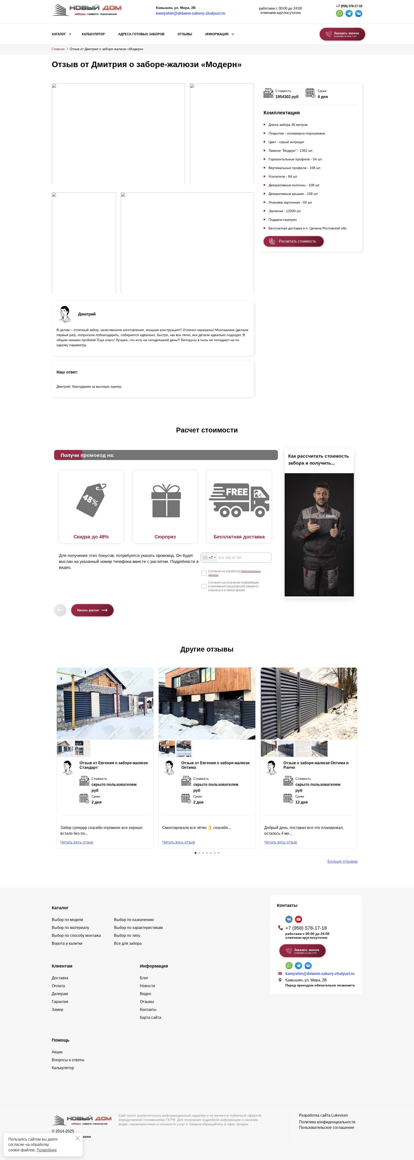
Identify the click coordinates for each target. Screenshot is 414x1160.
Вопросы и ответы (68, 1060)
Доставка (60, 978)
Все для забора (128, 943)
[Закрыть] (77, 1138)
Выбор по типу (127, 935)
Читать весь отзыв (76, 842)
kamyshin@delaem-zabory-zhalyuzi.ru (190, 13)
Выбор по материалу (70, 928)
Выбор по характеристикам (138, 928)
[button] (195, 853)
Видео (145, 994)
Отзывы (185, 34)
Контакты (148, 1010)
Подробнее (47, 1150)
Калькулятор (93, 34)
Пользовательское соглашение (326, 1127)
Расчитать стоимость (297, 241)
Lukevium (339, 1115)
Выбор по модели (67, 920)
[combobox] (209, 557)
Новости (147, 986)
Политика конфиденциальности (327, 1122)
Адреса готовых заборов (141, 34)
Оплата (58, 986)
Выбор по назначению (134, 920)
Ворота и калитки (67, 943)
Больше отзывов (342, 861)
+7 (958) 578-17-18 (349, 6)
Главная (58, 49)
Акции (57, 1052)
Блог (144, 978)
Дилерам (60, 994)
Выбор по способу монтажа (76, 935)
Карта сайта (150, 1017)
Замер (57, 1010)
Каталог (59, 34)
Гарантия (60, 1002)
